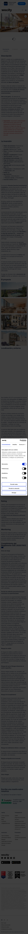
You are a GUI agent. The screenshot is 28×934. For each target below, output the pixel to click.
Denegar (14, 492)
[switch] (24, 468)
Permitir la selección (14, 488)
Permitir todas (14, 484)
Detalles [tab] (15, 444)
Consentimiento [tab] (6, 444)
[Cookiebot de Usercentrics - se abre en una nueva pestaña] (20, 440)
